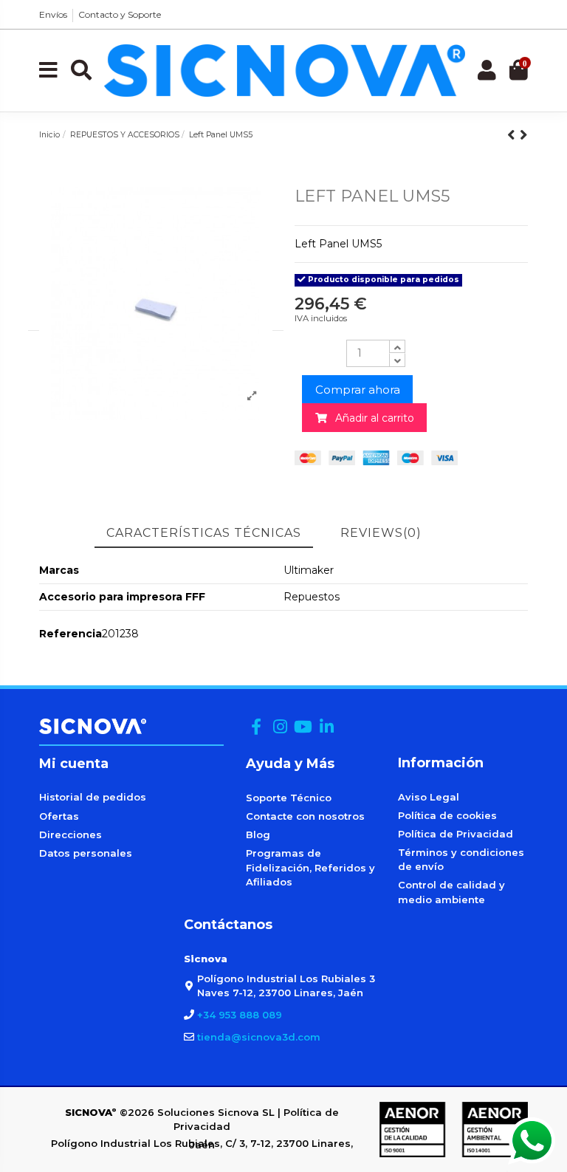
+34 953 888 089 (239, 1015)
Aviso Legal (428, 797)
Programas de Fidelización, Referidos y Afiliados (310, 867)
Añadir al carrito (370, 418)
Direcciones (70, 834)
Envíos (53, 14)
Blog (258, 834)
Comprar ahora (357, 390)
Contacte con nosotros (305, 816)
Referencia (70, 633)
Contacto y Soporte (119, 14)
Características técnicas (203, 533)
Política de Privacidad (455, 834)
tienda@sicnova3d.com (258, 1037)
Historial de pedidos (92, 797)
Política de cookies (447, 815)
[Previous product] (513, 135)
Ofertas (59, 816)
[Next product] (524, 135)
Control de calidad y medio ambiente (451, 892)
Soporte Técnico (288, 797)
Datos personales (85, 853)
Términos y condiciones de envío (461, 859)
